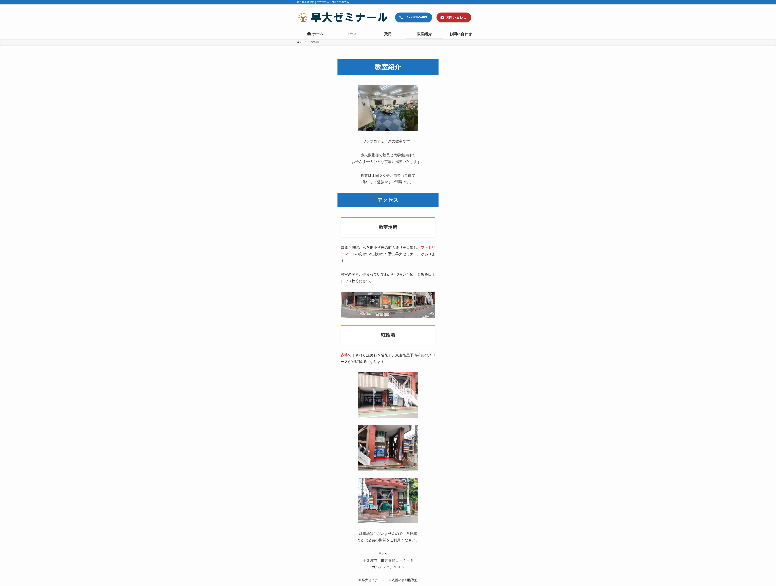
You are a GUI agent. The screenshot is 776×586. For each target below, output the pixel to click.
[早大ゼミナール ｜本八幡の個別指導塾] (342, 17)
